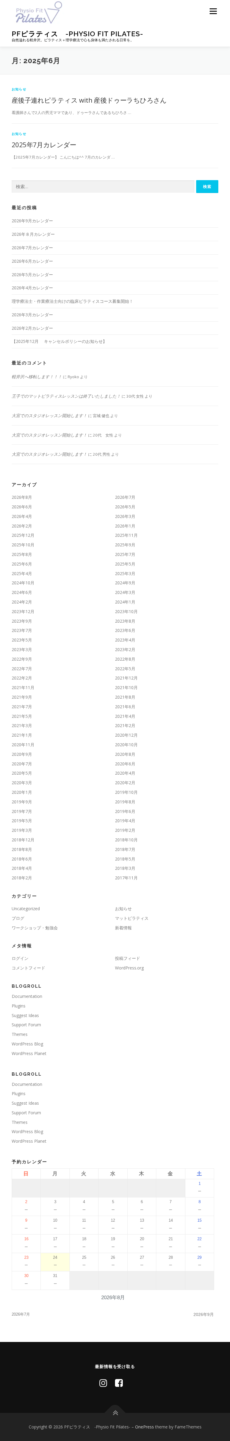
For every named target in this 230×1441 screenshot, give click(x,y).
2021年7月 (22, 706)
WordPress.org (129, 968)
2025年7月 (125, 554)
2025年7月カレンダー (44, 144)
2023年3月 (22, 649)
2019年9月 (22, 802)
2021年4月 (125, 716)
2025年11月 (126, 535)
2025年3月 (125, 573)
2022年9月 (22, 659)
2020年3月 (22, 782)
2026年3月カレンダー (32, 314)
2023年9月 (22, 621)
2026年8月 (22, 497)
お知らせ (19, 89)
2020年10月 (126, 744)
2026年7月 (125, 497)
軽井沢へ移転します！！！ (37, 376)
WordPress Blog (27, 1044)
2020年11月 (23, 744)
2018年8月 (22, 849)
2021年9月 (22, 697)
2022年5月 (125, 668)
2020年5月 (22, 773)
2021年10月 (126, 687)
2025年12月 (23, 535)
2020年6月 (125, 764)
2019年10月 (126, 792)
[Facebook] (119, 1383)
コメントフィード (28, 968)
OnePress (144, 1427)
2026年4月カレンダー (32, 288)
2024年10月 (23, 583)
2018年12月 (23, 840)
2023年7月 (22, 630)
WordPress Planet (29, 1053)
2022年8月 (125, 659)
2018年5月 (125, 859)
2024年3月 (125, 592)
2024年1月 (125, 602)
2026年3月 (125, 516)
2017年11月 (126, 878)
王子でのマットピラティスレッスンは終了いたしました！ (66, 396)
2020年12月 (126, 735)
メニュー (213, 11)
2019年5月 (22, 820)
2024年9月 (125, 583)
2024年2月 (22, 602)
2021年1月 (22, 735)
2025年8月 (22, 554)
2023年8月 (125, 621)
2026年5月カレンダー (32, 274)
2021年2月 (125, 725)
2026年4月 (22, 516)
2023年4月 (125, 640)
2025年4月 (22, 573)
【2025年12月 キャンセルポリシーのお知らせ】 (59, 341)
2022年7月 (22, 668)
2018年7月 (125, 849)
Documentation (27, 996)
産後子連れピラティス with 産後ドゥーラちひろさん (89, 99)
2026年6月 (22, 507)
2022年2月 (22, 678)
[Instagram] (103, 1383)
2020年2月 (125, 782)
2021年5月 (22, 716)
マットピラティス (132, 918)
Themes (20, 1034)
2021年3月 (22, 725)
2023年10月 (126, 611)
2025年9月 (125, 545)
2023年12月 (23, 611)
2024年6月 (22, 592)
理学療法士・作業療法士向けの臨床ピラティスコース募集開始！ (72, 301)
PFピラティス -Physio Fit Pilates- (77, 34)
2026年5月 (125, 507)
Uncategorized (26, 908)
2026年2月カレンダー (32, 328)
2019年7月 (22, 811)
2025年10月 (23, 545)
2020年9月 (22, 754)
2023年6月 (125, 630)
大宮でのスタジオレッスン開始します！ (49, 415)
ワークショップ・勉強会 (35, 928)
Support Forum (26, 1024)
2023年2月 (125, 649)
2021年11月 (23, 687)
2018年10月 (126, 840)
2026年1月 (125, 526)
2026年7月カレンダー (32, 247)
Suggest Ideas (25, 1015)
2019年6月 (125, 811)
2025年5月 (125, 564)
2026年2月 (22, 526)
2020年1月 (22, 792)
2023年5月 (22, 640)
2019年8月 (125, 802)
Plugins (18, 1006)
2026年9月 (203, 1314)
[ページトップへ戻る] (115, 1412)
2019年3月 (22, 830)
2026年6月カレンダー (32, 261)
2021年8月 (125, 697)
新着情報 (123, 928)
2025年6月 (22, 564)
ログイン (20, 958)
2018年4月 (22, 868)
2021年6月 (125, 706)
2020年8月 (125, 754)
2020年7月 (22, 764)
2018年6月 (22, 859)
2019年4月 (125, 820)
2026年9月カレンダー (32, 221)
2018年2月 (22, 878)
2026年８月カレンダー (33, 234)
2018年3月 (125, 868)
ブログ (18, 918)
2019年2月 (125, 830)
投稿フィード (127, 958)
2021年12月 (126, 678)
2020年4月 (125, 773)
